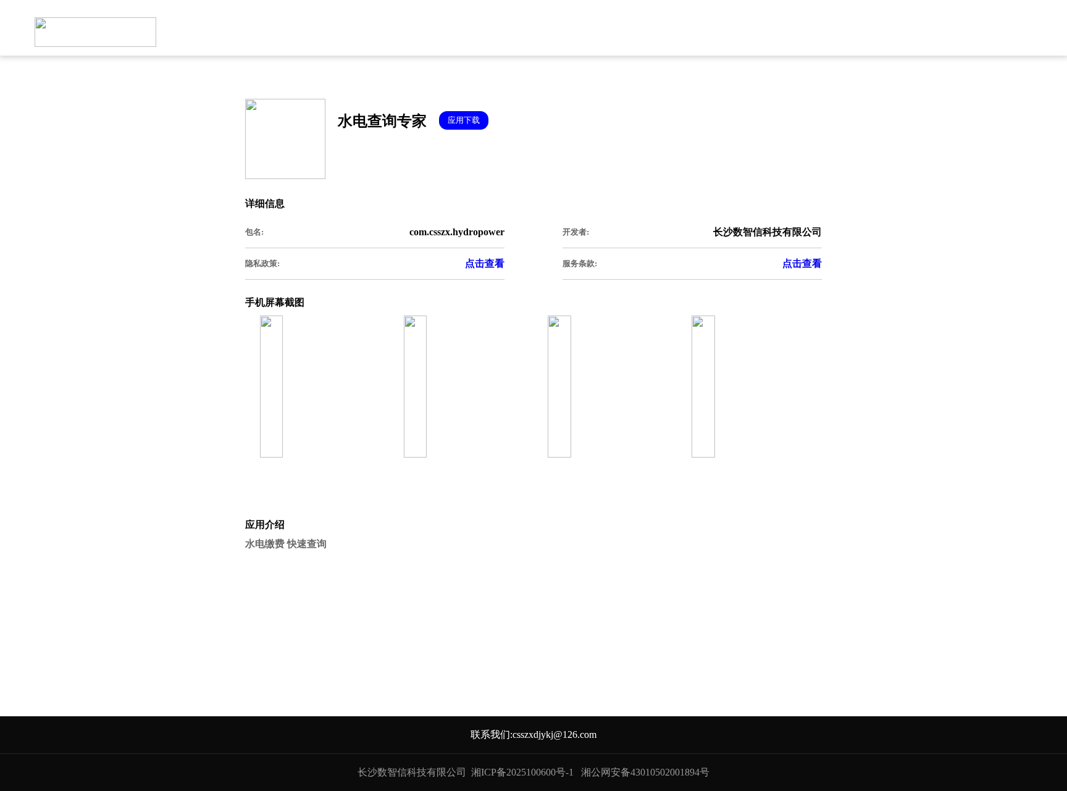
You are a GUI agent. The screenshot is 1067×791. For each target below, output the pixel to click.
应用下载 (464, 120)
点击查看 (484, 263)
